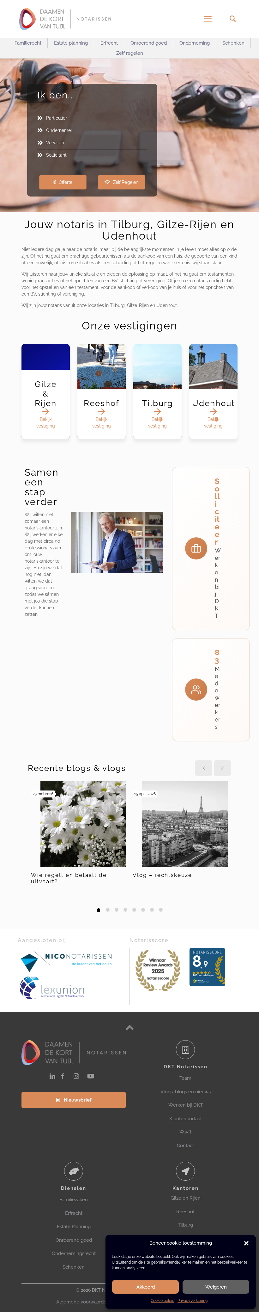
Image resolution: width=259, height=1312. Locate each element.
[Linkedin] (52, 1076)
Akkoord (145, 1287)
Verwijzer (55, 142)
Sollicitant (56, 155)
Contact (185, 1145)
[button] (246, 1243)
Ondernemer (59, 130)
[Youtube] (90, 1076)
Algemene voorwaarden (82, 1302)
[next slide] (222, 768)
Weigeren (216, 1287)
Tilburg (185, 1225)
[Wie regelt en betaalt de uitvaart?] (83, 824)
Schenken (74, 1267)
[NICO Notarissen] (66, 961)
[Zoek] (233, 19)
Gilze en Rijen (186, 1198)
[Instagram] (76, 1076)
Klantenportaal (185, 1118)
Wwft (185, 1132)
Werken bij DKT (185, 1105)
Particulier (56, 118)
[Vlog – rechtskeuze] (185, 824)
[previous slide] (203, 768)
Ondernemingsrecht (74, 1253)
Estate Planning (74, 1226)
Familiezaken (73, 1200)
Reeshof (185, 1212)
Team (185, 1078)
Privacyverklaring (193, 1300)
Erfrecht (73, 1213)
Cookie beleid (162, 1300)
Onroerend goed (74, 1240)
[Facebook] (62, 1076)
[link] (66, 961)
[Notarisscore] (158, 970)
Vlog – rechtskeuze (162, 875)
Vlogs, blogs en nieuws (185, 1092)
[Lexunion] (74, 988)
